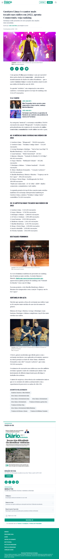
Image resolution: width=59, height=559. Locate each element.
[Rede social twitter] (13, 482)
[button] (2, 2)
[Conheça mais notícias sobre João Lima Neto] (15, 104)
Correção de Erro (8, 549)
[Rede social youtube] (17, 482)
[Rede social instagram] (6, 482)
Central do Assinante (10, 539)
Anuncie (6, 531)
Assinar (8, 476)
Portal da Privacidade (10, 547)
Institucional (8, 542)
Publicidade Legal (9, 534)
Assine (6, 537)
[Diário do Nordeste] (8, 2)
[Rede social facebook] (9, 482)
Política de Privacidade (36, 523)
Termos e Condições (22, 523)
